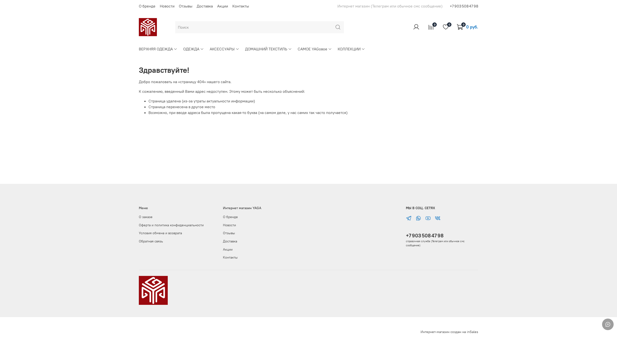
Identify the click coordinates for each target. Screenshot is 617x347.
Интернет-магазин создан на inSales (449, 332)
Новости (167, 6)
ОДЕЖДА (191, 49)
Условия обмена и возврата (160, 233)
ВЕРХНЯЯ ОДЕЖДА (156, 49)
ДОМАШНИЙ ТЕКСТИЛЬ (266, 49)
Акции (222, 6)
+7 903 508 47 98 (424, 235)
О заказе (146, 217)
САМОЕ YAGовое (312, 49)
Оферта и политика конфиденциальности (171, 225)
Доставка (205, 6)
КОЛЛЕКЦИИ (349, 49)
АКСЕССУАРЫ (222, 49)
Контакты (240, 6)
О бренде (147, 6)
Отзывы (185, 6)
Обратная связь (151, 241)
